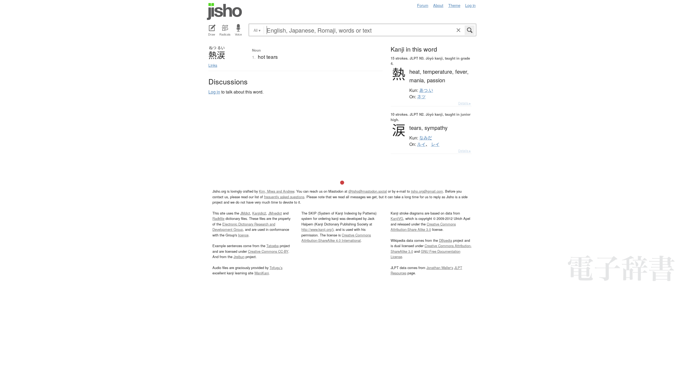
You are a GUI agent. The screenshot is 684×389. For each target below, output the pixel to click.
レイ (435, 144)
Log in (470, 5)
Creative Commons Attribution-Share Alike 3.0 (423, 226)
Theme (454, 5)
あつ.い (426, 90)
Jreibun (239, 256)
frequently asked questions (284, 196)
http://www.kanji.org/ (316, 229)
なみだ (425, 138)
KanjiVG (397, 218)
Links (212, 65)
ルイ (421, 144)
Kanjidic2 (259, 213)
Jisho (224, 11)
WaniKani (261, 272)
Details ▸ (464, 103)
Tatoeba (272, 245)
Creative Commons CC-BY (268, 251)
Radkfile (218, 218)
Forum (422, 5)
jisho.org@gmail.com (427, 191)
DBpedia (445, 240)
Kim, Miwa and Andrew (276, 191)
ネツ (421, 97)
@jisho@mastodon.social (367, 191)
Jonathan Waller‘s (439, 267)
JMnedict (275, 213)
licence (243, 235)
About (438, 5)
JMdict (245, 213)
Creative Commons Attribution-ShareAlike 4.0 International (336, 237)
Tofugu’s (276, 267)
